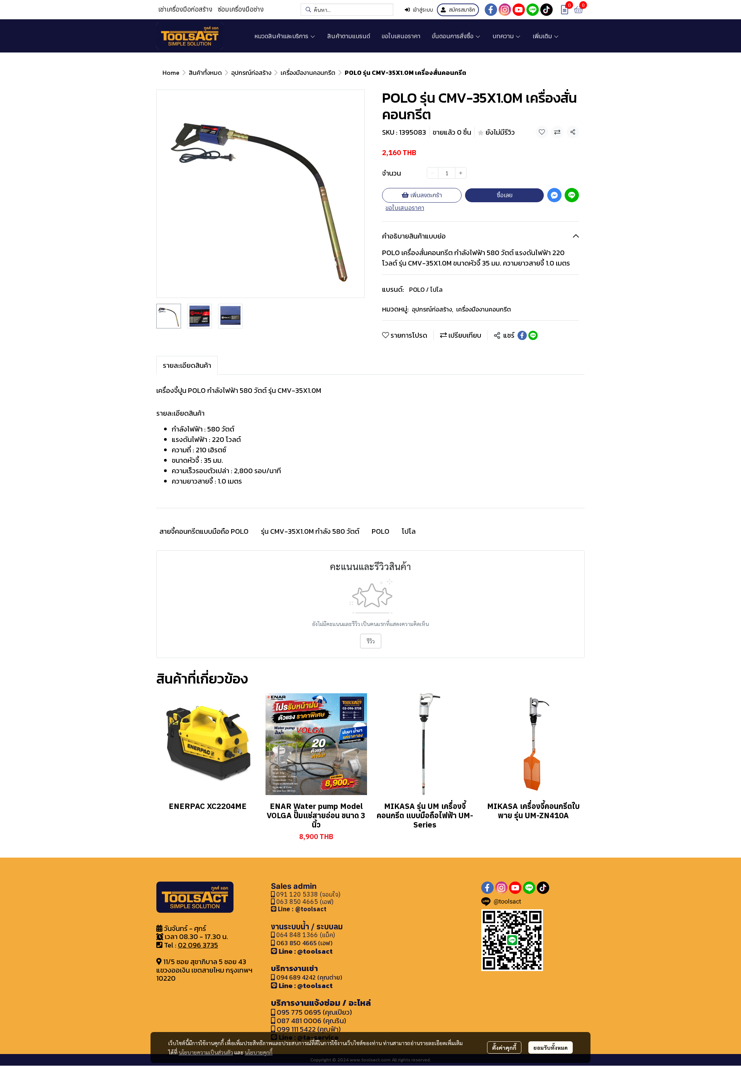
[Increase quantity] (460, 173)
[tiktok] (546, 9)
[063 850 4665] (274, 909)
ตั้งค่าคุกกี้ (504, 1047)
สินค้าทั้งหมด (205, 72)
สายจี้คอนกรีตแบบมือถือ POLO (204, 531)
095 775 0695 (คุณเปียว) (314, 1012)
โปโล (409, 531)
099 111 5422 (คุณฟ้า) (308, 1029)
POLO (380, 531)
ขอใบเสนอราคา (405, 208)
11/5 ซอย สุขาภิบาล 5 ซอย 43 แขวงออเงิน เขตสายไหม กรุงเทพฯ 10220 (204, 969)
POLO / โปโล (426, 289)
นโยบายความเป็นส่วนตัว (206, 1052)
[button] (347, 10)
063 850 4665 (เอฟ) (304, 901)
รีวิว (371, 641)
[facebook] (491, 9)
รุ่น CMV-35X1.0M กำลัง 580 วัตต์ (310, 531)
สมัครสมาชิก (462, 10)
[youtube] (519, 9)
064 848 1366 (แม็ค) (305, 935)
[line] (532, 9)
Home (170, 72)
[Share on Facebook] (522, 335)
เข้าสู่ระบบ (423, 10)
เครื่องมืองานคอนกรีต (308, 72)
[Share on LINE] (533, 335)
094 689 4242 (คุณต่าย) (309, 977)
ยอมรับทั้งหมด (550, 1047)
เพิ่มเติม (543, 36)
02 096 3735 (198, 945)
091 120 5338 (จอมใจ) (307, 894)
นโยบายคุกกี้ (258, 1052)
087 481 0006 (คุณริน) (311, 1020)
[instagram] (505, 9)
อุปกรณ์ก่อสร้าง (251, 72)
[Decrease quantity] (432, 173)
